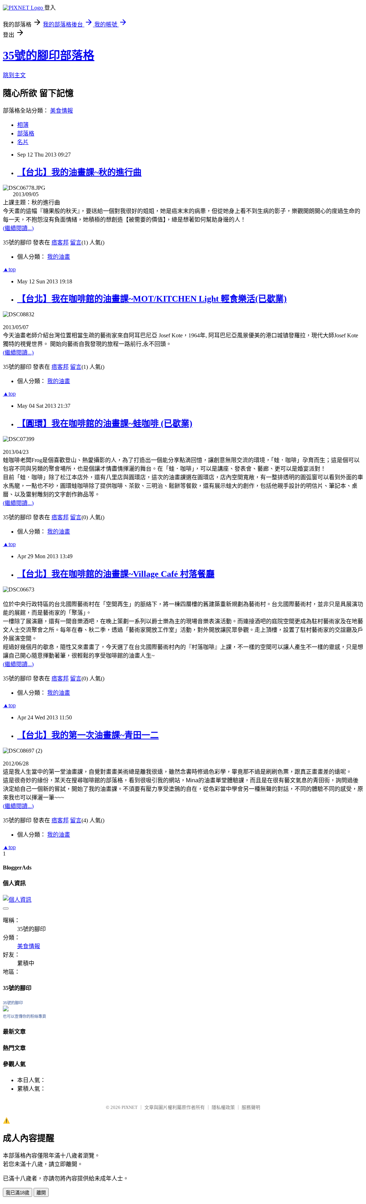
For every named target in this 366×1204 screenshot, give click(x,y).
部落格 (25, 133)
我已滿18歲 (17, 1192)
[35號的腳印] (6, 1009)
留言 (75, 242)
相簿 (23, 125)
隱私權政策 (223, 1107)
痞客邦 (60, 242)
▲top (9, 269)
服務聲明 (251, 1107)
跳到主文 (14, 75)
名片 (23, 142)
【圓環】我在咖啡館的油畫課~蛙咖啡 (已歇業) (104, 423)
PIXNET (130, 1107)
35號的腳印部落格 (48, 55)
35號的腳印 (13, 1003)
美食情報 (61, 111)
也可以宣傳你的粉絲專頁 (24, 1016)
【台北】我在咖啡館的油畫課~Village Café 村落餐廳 (115, 574)
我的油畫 (58, 257)
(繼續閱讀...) (18, 228)
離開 (41, 1192)
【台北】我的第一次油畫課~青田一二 (88, 735)
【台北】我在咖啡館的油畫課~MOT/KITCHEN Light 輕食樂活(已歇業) (152, 298)
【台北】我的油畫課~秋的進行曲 (79, 172)
